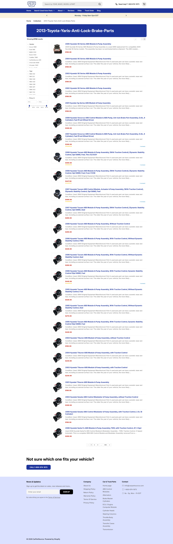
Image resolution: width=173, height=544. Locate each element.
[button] (47, 15)
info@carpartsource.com (134, 486)
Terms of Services (54, 497)
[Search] (99, 4)
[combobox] (72, 4)
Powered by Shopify (52, 539)
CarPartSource (38, 539)
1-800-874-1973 (131, 489)
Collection (37, 21)
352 (105, 445)
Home (28, 21)
